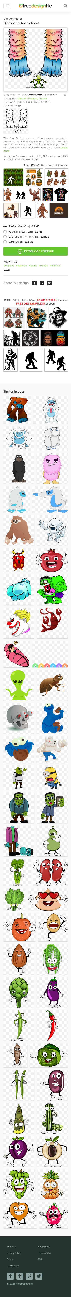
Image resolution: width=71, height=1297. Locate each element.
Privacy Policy (14, 1253)
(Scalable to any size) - (29, 237)
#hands (43, 266)
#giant (33, 266)
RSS (40, 1259)
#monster (55, 266)
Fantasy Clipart (37, 98)
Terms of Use (44, 1253)
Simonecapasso (34, 95)
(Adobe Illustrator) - (26, 232)
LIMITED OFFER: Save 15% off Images (35, 300)
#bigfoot (9, 266)
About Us (11, 1247)
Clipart (22, 98)
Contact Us (13, 1266)
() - (24, 226)
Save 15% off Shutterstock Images (46, 165)
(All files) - (21, 242)
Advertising (44, 1247)
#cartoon (21, 266)
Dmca (10, 1259)
